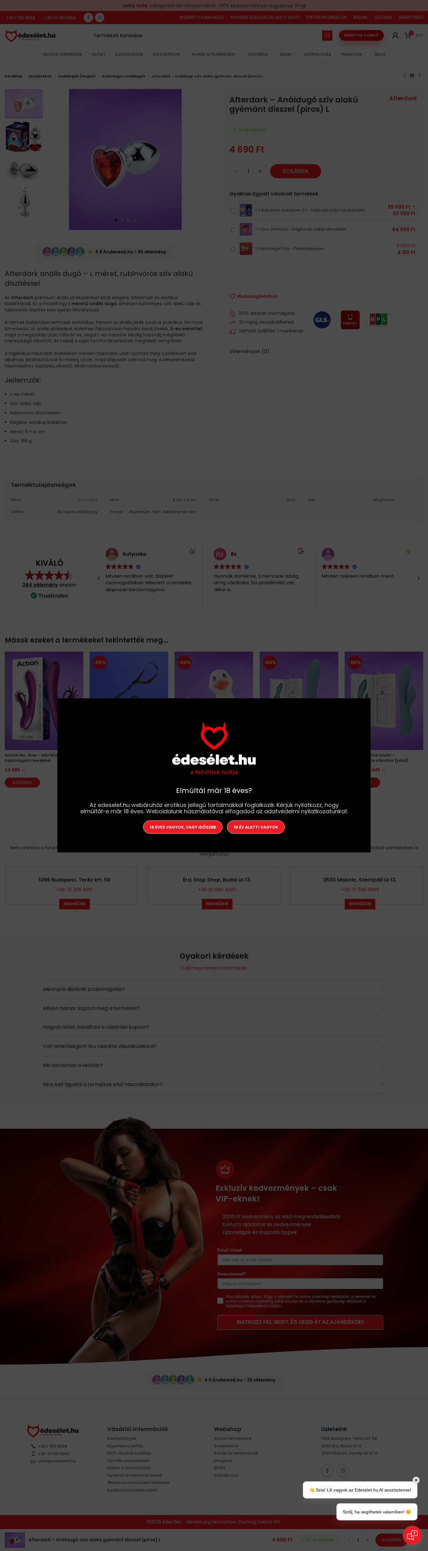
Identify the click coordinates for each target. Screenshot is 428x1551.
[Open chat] (412, 1535)
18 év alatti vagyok (256, 827)
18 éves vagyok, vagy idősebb (183, 827)
